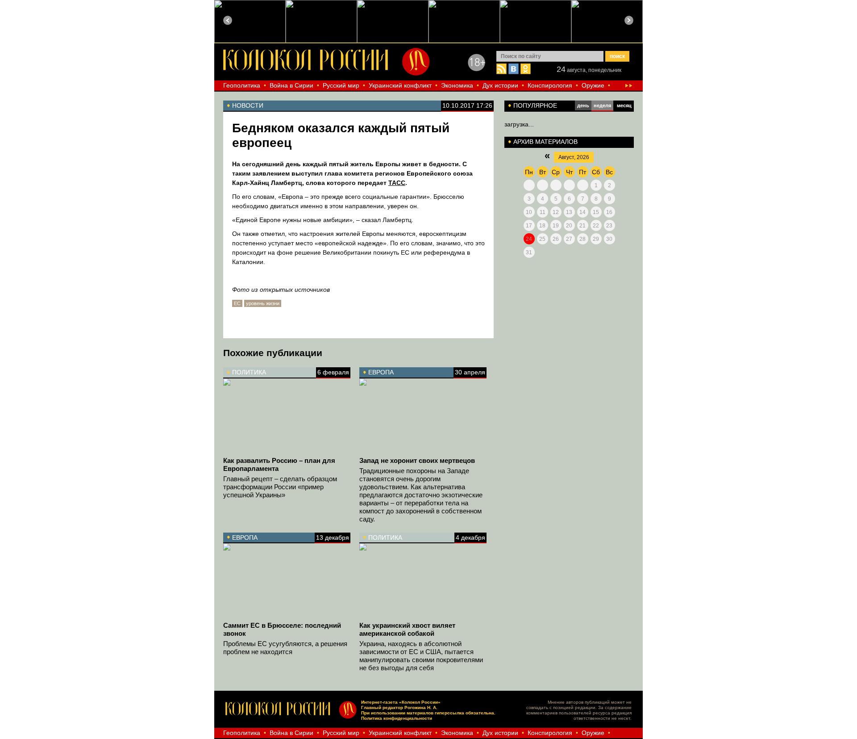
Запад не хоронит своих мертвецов (417, 460)
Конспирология (550, 85)
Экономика (457, 85)
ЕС (237, 303)
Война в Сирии (291, 85)
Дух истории (500, 85)
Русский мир (341, 85)
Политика (249, 372)
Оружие (593, 85)
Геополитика (241, 85)
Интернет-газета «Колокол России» (401, 702)
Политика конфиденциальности (396, 718)
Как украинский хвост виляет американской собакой (407, 629)
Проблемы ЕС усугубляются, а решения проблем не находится (285, 647)
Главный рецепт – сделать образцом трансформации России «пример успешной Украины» (280, 487)
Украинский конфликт (400, 85)
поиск (617, 56)
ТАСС (396, 182)
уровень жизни (262, 303)
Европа (381, 372)
